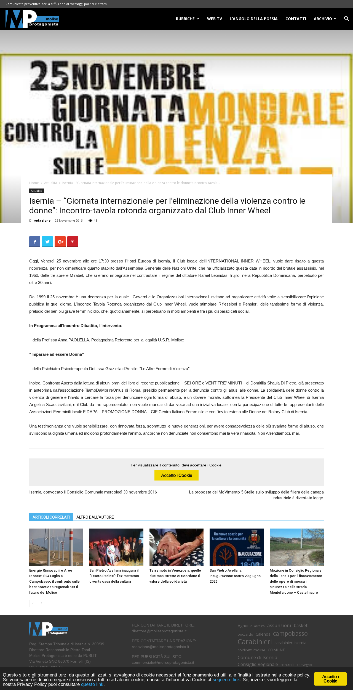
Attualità (50, 183)
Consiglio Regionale (258, 664)
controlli (287, 664)
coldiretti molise (251, 649)
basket (300, 625)
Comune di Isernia (257, 657)
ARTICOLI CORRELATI (51, 517)
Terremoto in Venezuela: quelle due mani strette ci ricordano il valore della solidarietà (175, 575)
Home (34, 183)
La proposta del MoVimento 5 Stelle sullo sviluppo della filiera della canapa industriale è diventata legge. (256, 495)
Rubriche (185, 18)
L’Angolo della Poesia (254, 18)
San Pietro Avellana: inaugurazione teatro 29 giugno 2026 (235, 575)
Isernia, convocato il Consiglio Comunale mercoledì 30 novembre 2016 (93, 492)
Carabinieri (255, 641)
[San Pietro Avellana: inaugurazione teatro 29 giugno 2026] (237, 547)
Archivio (323, 18)
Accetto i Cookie (176, 475)
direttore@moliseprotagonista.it (159, 631)
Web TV (214, 18)
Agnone (245, 625)
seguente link (226, 679)
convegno (304, 664)
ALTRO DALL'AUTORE (95, 517)
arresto (259, 626)
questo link (91, 684)
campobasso (290, 633)
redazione (42, 220)
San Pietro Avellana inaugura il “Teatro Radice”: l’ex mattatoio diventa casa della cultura (114, 575)
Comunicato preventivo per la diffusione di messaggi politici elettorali (57, 4)
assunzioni (279, 625)
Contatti (295, 18)
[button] (346, 19)
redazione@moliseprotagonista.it (160, 646)
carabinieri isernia (290, 642)
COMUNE (276, 649)
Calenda (263, 634)
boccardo (245, 634)
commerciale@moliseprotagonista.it (163, 662)
